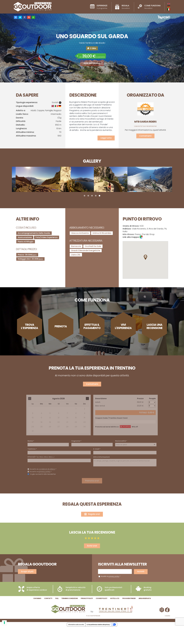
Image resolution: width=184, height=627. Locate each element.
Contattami (145, 135)
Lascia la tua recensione (145, 126)
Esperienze (102, 6)
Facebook (167, 609)
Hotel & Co (114, 598)
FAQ (56, 598)
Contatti (48, 598)
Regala (126, 6)
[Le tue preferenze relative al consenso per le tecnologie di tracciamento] (4, 622)
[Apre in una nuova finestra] (116, 609)
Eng (168, 4)
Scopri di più (27, 571)
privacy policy (114, 576)
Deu (168, 7)
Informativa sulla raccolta (76, 624)
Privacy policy (87, 598)
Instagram (162, 609)
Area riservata (145, 598)
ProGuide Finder (129, 598)
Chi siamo (37, 598)
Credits (167, 616)
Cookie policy (101, 598)
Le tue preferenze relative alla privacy (98, 624)
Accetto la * (110, 576)
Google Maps (141, 237)
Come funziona (152, 6)
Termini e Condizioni (69, 598)
